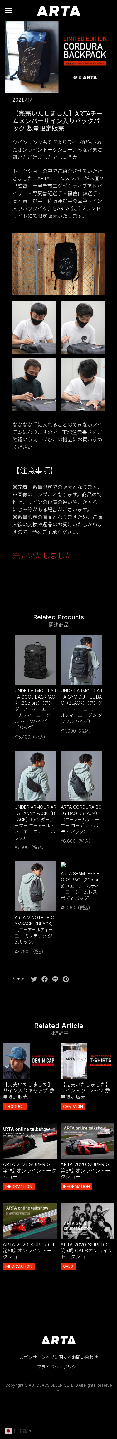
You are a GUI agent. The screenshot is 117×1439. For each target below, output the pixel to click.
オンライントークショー (44, 150)
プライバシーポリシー (58, 1366)
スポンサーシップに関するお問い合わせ (58, 1357)
